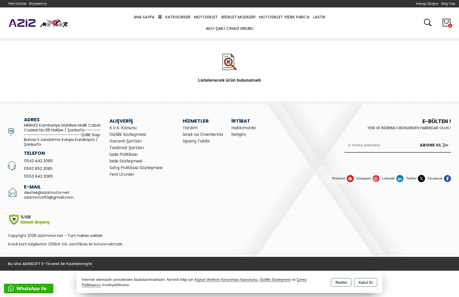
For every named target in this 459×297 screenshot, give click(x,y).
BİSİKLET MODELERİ (239, 17)
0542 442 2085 (38, 161)
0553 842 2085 (38, 176)
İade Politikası (123, 154)
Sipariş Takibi (196, 141)
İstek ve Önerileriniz (203, 134)
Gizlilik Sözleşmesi (127, 134)
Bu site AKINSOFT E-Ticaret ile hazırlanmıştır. (50, 263)
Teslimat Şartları (126, 148)
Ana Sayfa (144, 17)
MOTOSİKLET (206, 17)
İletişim (238, 134)
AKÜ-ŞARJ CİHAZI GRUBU (229, 28)
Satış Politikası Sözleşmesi (136, 168)
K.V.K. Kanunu (123, 128)
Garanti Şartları (125, 141)
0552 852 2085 (38, 168)
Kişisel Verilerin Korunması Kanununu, (227, 280)
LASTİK (319, 17)
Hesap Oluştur (427, 3)
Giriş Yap (448, 3)
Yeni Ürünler (121, 174)
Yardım (190, 128)
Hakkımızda (243, 128)
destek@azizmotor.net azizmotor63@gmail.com (49, 195)
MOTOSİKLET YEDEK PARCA (284, 17)
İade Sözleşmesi (125, 161)
